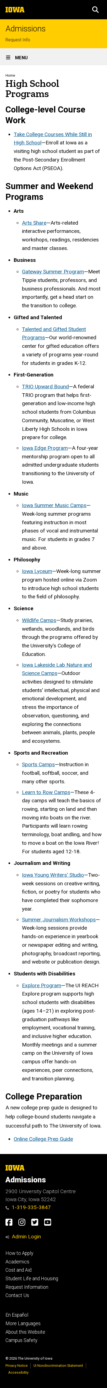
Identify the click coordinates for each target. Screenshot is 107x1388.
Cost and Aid (18, 1270)
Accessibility (18, 1372)
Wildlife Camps (39, 620)
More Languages (23, 1323)
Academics (17, 1262)
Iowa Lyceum (37, 571)
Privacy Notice (16, 1365)
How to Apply (19, 1253)
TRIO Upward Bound (45, 386)
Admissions (25, 29)
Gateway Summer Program (53, 271)
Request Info (17, 39)
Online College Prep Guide (43, 1139)
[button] (95, 9)
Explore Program (41, 985)
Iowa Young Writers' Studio (53, 875)
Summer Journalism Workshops (59, 919)
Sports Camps (38, 764)
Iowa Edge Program (45, 448)
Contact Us (17, 1295)
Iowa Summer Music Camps (54, 505)
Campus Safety (21, 1340)
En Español (16, 1315)
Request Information (26, 1287)
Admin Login (26, 1236)
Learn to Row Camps (46, 792)
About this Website (25, 1332)
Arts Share (34, 223)
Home (10, 75)
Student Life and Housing (31, 1278)
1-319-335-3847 (31, 1207)
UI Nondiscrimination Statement (58, 1365)
